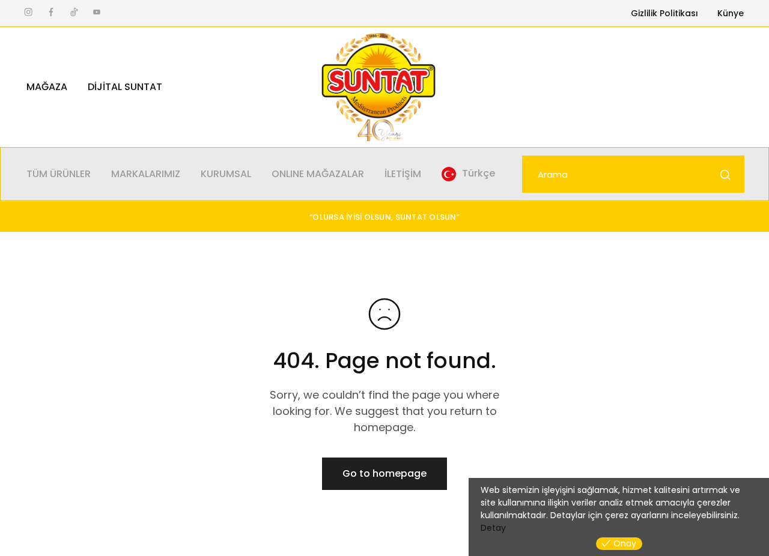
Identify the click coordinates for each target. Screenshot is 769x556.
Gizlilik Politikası (664, 13)
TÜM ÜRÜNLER (58, 174)
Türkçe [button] (478, 173)
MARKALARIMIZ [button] (145, 174)
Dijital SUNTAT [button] (125, 87)
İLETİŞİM (402, 174)
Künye (730, 13)
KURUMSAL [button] (226, 174)
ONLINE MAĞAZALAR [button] (318, 174)
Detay (493, 528)
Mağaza (46, 87)
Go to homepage (384, 473)
